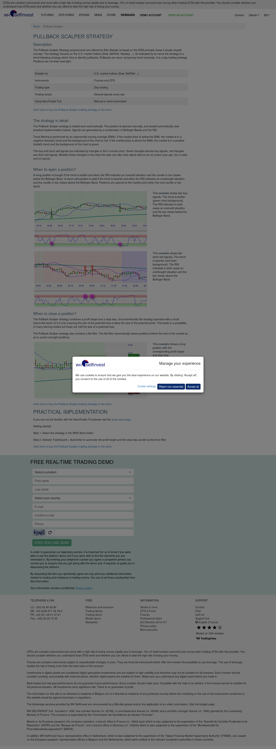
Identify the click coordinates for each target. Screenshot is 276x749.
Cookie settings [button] (147, 386)
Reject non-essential (171, 386)
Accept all (193, 386)
